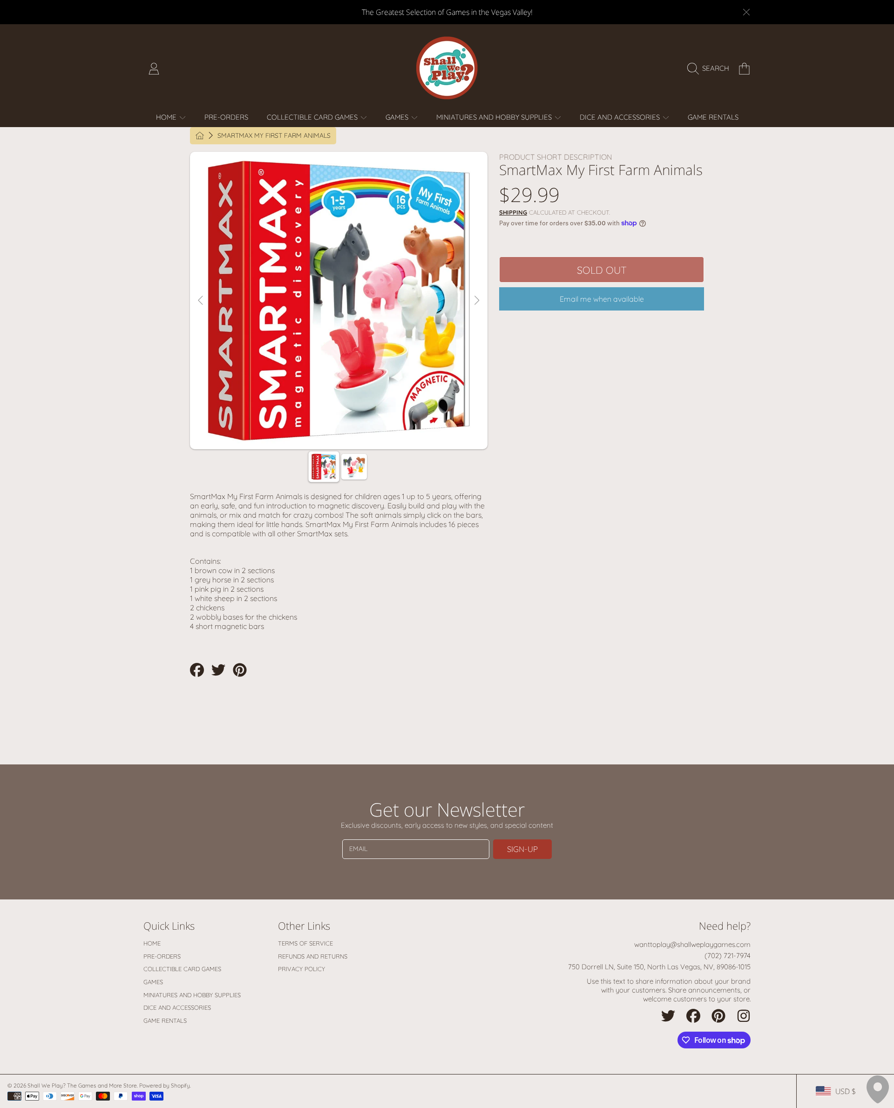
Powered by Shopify (164, 1085)
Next (476, 301)
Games (398, 117)
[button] (710, 68)
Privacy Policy (301, 969)
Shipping (513, 212)
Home (167, 117)
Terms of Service (305, 943)
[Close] (746, 12)
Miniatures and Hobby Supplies (495, 117)
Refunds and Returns (312, 956)
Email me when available (602, 299)
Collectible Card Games (313, 117)
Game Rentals (165, 1020)
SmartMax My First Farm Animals (274, 136)
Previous (201, 301)
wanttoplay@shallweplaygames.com (692, 944)
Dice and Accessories (621, 117)
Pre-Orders (162, 956)
